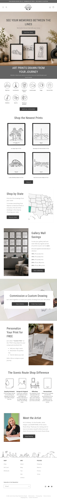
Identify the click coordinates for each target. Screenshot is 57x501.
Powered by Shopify (22, 495)
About (22, 464)
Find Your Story (28, 32)
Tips (21, 471)
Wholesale (6, 471)
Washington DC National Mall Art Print (41, 148)
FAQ (21, 474)
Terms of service (47, 495)
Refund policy (31, 495)
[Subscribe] (28, 486)
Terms (38, 474)
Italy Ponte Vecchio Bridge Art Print (41, 177)
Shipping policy (24, 497)
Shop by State (13, 217)
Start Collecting (38, 270)
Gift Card (6, 467)
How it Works (20, 304)
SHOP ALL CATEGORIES (28, 109)
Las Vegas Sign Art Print (16, 148)
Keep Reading (29, 436)
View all (28, 182)
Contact (22, 477)
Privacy (39, 471)
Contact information (33, 497)
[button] (3, 7)
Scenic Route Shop (14, 495)
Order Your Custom (37, 304)
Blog (21, 467)
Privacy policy (39, 495)
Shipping (39, 464)
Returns (39, 467)
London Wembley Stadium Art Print (16, 177)
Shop (5, 464)
